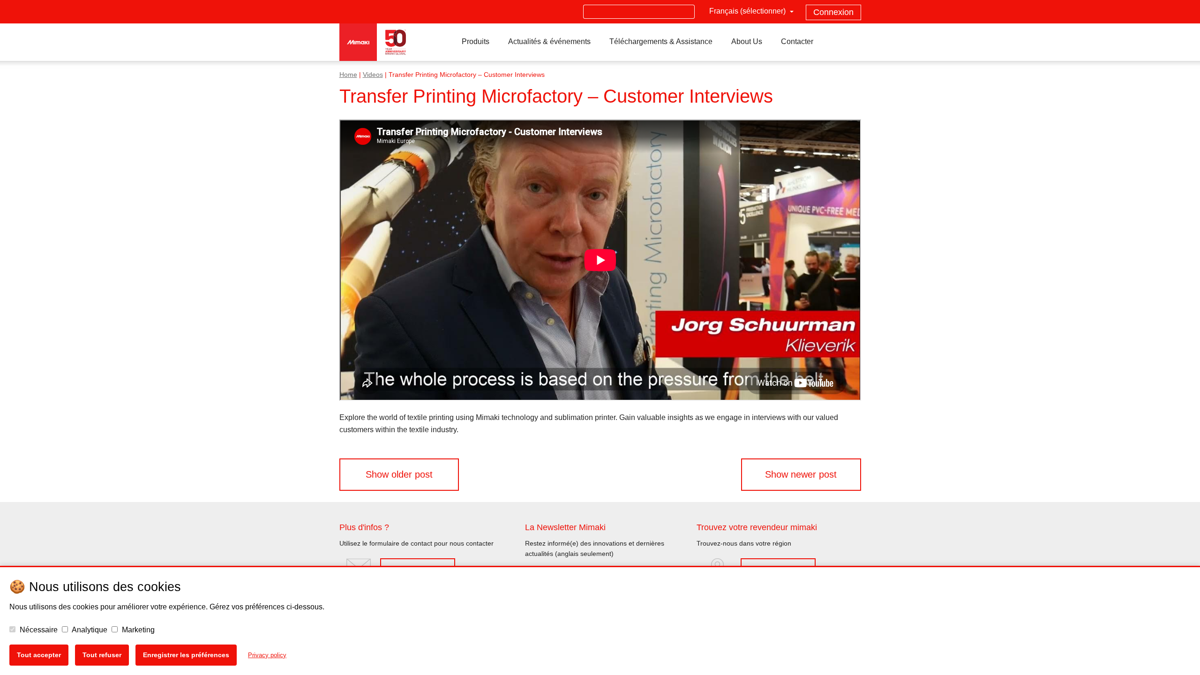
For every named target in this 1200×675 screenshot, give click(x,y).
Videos (373, 74)
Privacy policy (267, 655)
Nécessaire (38, 630)
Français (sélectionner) (748, 11)
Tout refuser (101, 655)
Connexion (833, 12)
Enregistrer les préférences (186, 655)
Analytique (88, 630)
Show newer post (801, 474)
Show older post (399, 474)
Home (348, 74)
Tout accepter (39, 655)
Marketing (137, 630)
